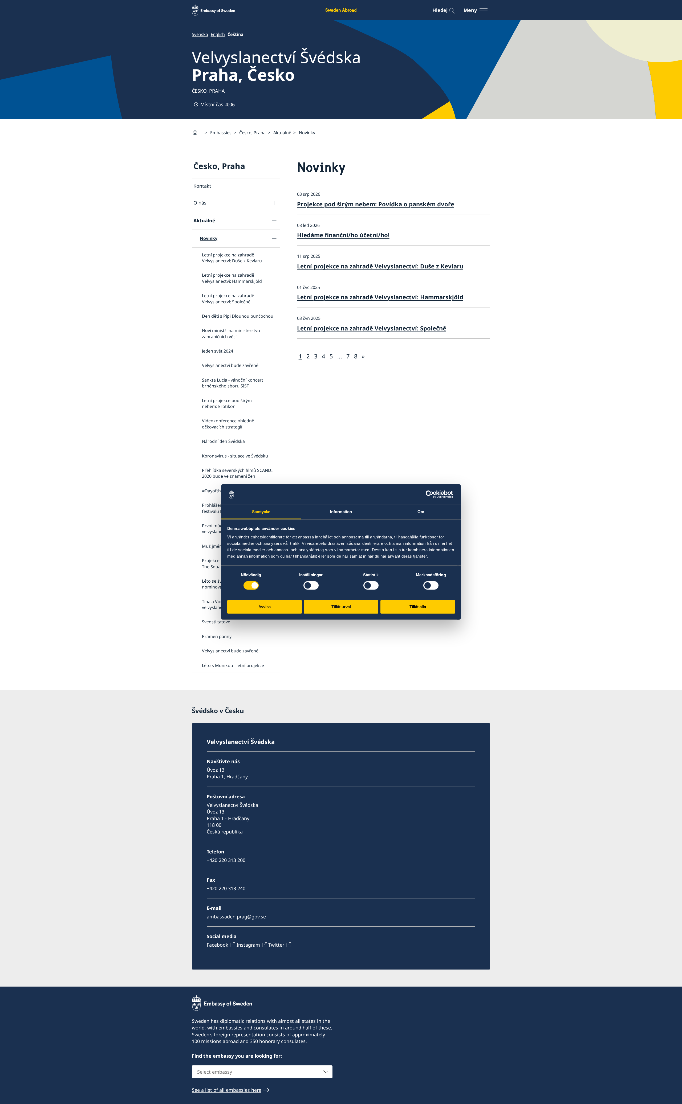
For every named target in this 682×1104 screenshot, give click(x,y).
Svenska (200, 34)
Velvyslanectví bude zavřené (230, 365)
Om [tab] (420, 511)
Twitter (276, 945)
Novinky (208, 238)
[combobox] (262, 1071)
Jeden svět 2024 (217, 351)
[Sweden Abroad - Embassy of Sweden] (218, 10)
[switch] (311, 585)
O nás (199, 202)
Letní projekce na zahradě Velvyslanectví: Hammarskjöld (232, 278)
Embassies (221, 133)
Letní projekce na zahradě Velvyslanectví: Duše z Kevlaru (232, 258)
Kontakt (202, 186)
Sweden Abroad (341, 10)
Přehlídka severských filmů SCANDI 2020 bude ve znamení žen (237, 473)
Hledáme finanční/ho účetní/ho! (343, 235)
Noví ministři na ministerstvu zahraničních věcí (231, 333)
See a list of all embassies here (226, 1090)
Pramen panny (217, 636)
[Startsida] (197, 132)
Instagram (248, 945)
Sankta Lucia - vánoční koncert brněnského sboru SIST (232, 383)
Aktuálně (282, 133)
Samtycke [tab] (261, 511)
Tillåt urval (341, 606)
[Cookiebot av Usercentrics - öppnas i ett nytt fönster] (431, 494)
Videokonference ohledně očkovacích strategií (228, 424)
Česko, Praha (252, 133)
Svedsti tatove (216, 622)
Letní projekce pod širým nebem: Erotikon (227, 403)
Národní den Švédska (223, 441)
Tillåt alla (417, 606)
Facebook (217, 945)
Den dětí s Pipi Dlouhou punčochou (237, 316)
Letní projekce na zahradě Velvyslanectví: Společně (228, 298)
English (218, 34)
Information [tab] (341, 511)
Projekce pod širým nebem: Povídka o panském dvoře (375, 204)
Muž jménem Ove (219, 546)
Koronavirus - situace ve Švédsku (235, 456)
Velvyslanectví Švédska (276, 65)
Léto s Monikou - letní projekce (233, 665)
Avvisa (264, 606)
